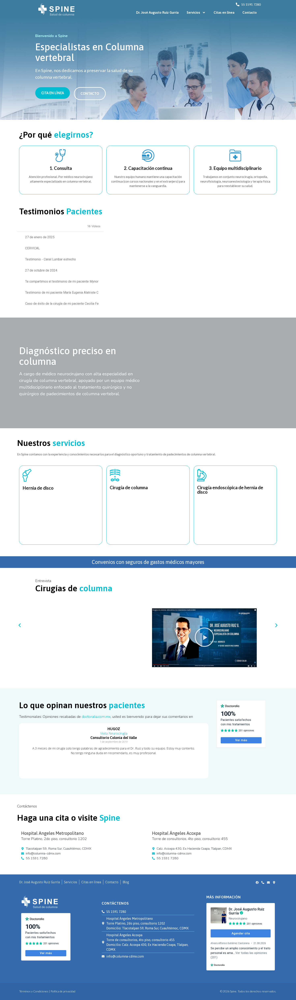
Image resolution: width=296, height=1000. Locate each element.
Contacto (249, 12)
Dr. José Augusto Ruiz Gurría (157, 12)
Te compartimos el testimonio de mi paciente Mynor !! (62, 281)
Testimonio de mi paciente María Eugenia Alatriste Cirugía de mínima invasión (62, 292)
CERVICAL (32, 248)
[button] (204, 637)
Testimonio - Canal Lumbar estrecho (50, 259)
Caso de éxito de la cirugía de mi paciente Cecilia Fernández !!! (62, 303)
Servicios (193, 12)
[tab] (60, 237)
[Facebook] (257, 882)
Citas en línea (224, 12)
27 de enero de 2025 (40, 237)
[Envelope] (268, 882)
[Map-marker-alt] (274, 882)
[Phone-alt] (263, 882)
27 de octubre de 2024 (41, 270)
